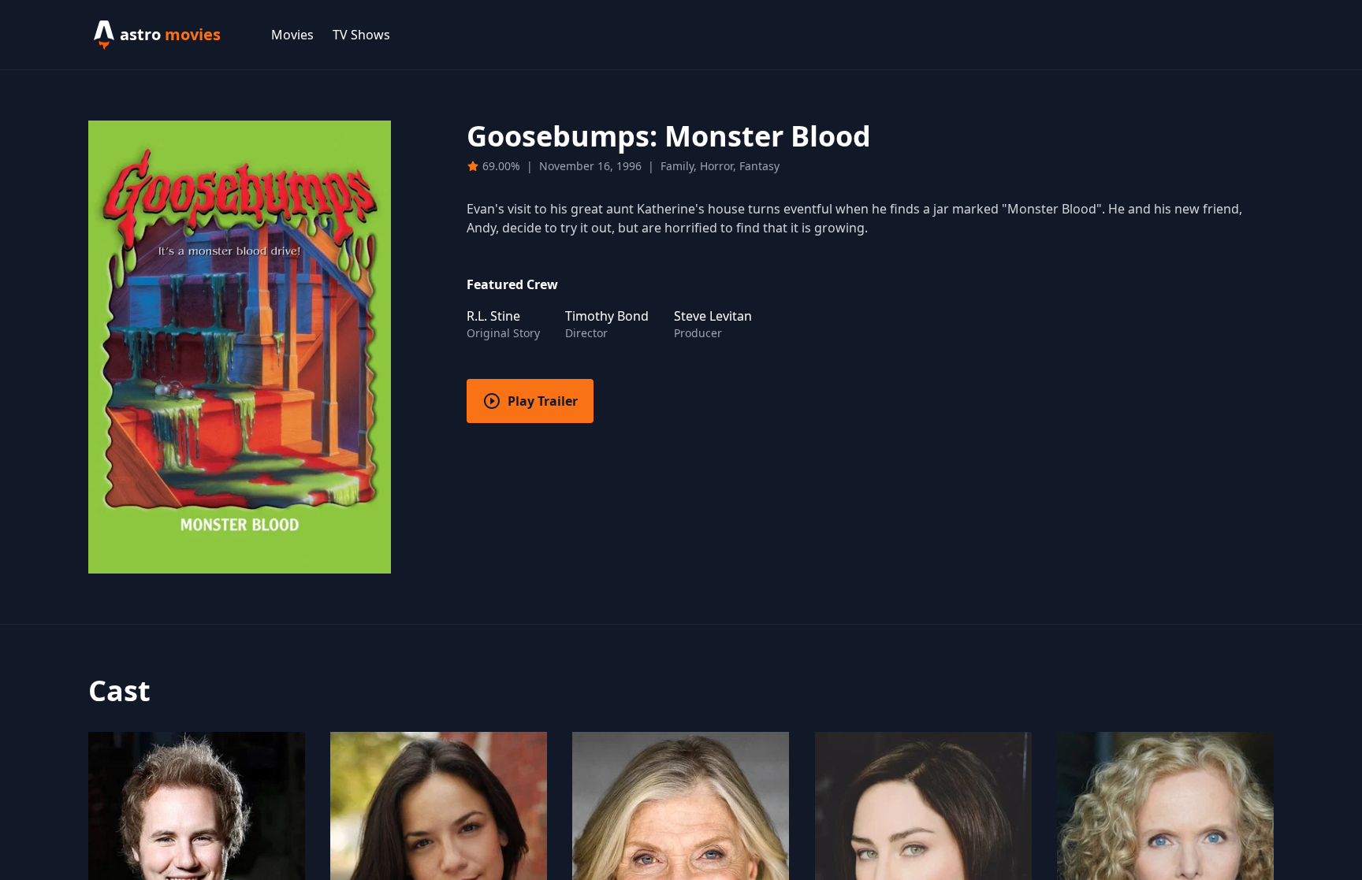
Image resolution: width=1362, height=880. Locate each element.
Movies (292, 34)
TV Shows (361, 34)
